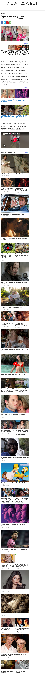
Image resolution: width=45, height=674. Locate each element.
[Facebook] (2, 22)
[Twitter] (5, 22)
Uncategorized (6, 11)
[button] (42, 9)
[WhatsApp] (10, 22)
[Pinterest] (7, 22)
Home (2, 11)
